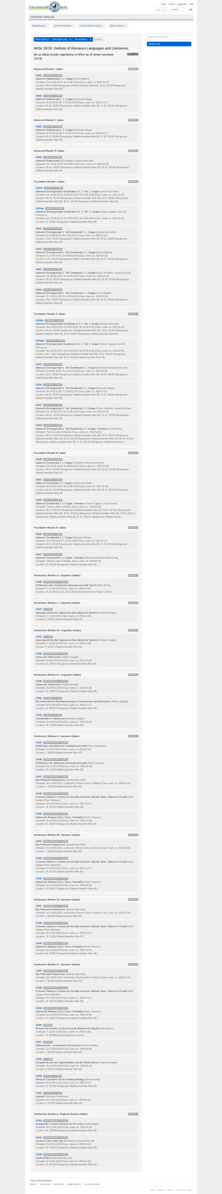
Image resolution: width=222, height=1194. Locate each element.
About (33, 1184)
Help (191, 4)
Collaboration (92, 1184)
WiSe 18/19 (42, 39)
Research (59, 1184)
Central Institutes (63, 25)
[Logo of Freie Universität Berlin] (48, 7)
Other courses (117, 25)
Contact (171, 4)
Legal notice (182, 4)
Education (45, 1184)
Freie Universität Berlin (41, 1180)
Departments (39, 25)
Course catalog (42, 17)
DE (158, 10)
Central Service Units (91, 25)
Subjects (175, 9)
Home (163, 4)
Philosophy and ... (61, 39)
